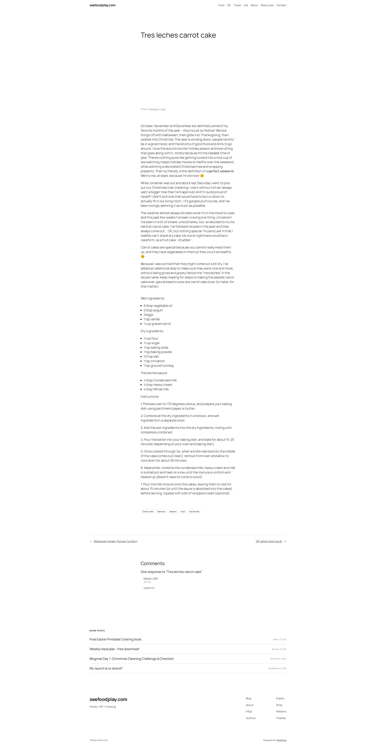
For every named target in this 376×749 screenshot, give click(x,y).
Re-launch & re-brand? (106, 668)
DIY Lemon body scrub (269, 541)
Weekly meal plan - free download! (115, 649)
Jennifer (147, 581)
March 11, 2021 (279, 639)
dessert (173, 511)
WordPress (281, 740)
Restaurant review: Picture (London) (116, 541)
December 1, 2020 (278, 658)
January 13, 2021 (279, 649)
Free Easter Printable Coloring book (115, 639)
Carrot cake (147, 511)
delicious (161, 511)
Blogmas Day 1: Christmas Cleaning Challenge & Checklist (132, 659)
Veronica (154, 109)
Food (163, 109)
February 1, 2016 (150, 578)
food (183, 511)
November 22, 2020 (277, 668)
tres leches (194, 511)
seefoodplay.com (103, 5)
